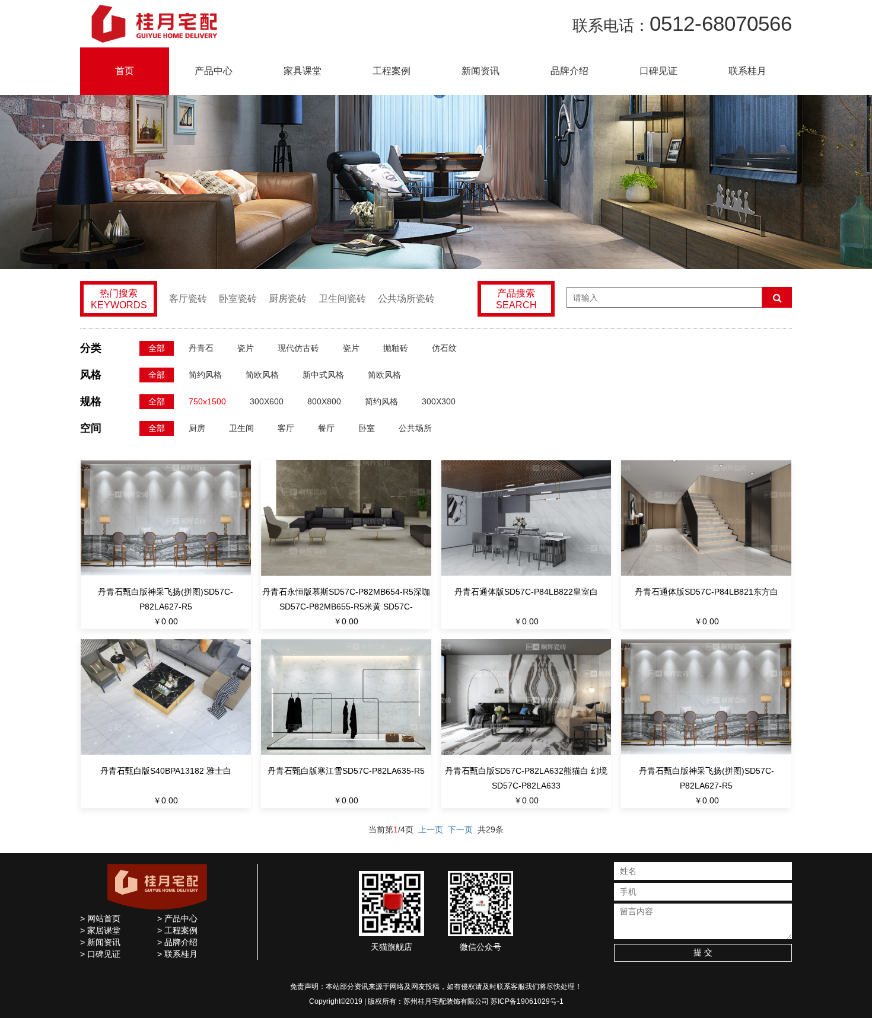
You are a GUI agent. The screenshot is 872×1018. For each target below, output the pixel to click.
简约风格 (205, 374)
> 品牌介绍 (177, 942)
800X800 (324, 401)
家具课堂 (303, 71)
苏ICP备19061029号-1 (527, 1001)
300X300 (439, 401)
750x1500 (207, 401)
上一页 (430, 829)
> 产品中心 (177, 918)
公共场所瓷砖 (406, 298)
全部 (156, 348)
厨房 (197, 428)
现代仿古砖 (298, 348)
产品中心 (214, 71)
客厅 (286, 428)
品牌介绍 (569, 71)
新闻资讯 (480, 71)
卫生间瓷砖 (342, 298)
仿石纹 (444, 348)
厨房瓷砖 (288, 298)
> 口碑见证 (100, 954)
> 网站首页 (100, 918)
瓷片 (245, 348)
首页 (124, 71)
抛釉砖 (395, 348)
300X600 (267, 401)
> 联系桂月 (177, 954)
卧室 (366, 428)
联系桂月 (747, 71)
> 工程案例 (177, 930)
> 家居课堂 (100, 930)
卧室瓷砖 (238, 298)
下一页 (460, 829)
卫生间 (241, 428)
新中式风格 (323, 374)
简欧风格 (262, 374)
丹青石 (201, 348)
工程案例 (391, 71)
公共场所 (415, 428)
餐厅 (326, 428)
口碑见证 (658, 71)
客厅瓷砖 (188, 298)
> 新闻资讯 (100, 942)
